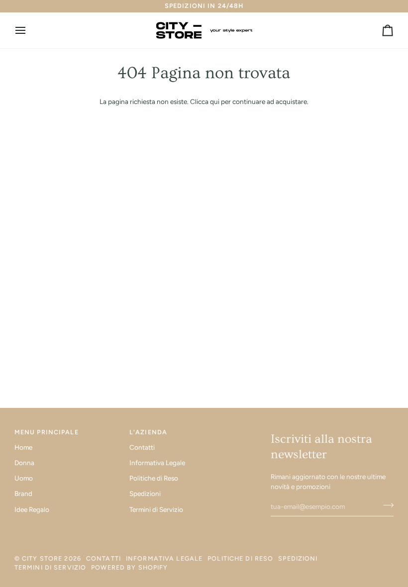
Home (23, 447)
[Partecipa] (385, 505)
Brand (23, 493)
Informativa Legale (157, 463)
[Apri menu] (29, 30)
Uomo (23, 478)
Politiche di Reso (153, 478)
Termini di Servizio (156, 509)
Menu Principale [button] (46, 432)
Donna (24, 463)
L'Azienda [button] (148, 432)
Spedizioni (145, 493)
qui (214, 101)
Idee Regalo (31, 509)
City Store (42, 558)
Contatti (142, 447)
